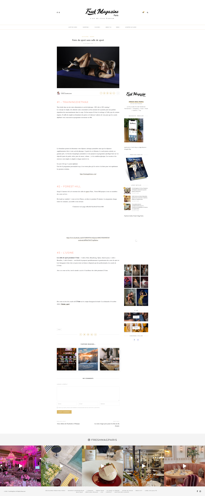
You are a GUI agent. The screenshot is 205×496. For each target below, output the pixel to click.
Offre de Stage (127, 490)
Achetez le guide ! (131, 27)
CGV (102, 492)
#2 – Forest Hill (69, 186)
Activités (85, 36)
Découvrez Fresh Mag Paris (55, 490)
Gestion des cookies (122, 492)
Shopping (86, 27)
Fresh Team (100, 490)
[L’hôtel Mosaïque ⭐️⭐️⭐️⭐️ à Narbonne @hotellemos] (61, 466)
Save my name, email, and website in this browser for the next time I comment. (79, 407)
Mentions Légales (91, 492)
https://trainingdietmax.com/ (88, 174)
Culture (97, 27)
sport (87, 191)
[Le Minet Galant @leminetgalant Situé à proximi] (143, 466)
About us (108, 27)
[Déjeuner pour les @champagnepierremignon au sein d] (102, 466)
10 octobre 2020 (88, 43)
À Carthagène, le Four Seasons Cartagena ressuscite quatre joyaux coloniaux (140, 190)
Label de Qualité (151, 490)
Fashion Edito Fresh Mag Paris (133, 216)
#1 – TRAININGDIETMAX (72, 102)
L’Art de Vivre (72, 27)
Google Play (127, 149)
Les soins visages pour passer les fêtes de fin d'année (106, 425)
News (117, 27)
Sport (92, 36)
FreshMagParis (104, 439)
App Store (142, 147)
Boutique (79, 492)
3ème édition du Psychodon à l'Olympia (68, 424)
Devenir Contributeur (76, 490)
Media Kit (139, 490)
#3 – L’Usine (65, 252)
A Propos (90, 490)
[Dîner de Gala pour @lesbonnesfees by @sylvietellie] (20, 466)
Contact (109, 492)
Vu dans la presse (113, 490)
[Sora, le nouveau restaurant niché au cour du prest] (184, 466)
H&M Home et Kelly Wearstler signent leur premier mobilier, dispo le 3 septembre (140, 198)
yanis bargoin (66, 93)
